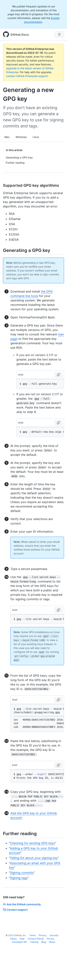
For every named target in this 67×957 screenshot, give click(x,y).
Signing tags (19, 878)
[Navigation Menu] (59, 34)
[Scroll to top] (59, 949)
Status (13, 938)
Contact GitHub (36, 938)
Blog (43, 942)
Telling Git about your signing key (34, 858)
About (52, 942)
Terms (32, 935)
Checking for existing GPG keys (32, 843)
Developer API (19, 942)
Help (22, 938)
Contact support (17, 909)
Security (54, 935)
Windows (21, 137)
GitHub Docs (19, 34)
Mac (7, 137)
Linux (36, 137)
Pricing (50, 938)
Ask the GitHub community (24, 904)
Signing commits (22, 872)
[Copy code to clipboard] (58, 374)
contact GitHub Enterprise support (27, 76)
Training (34, 942)
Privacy (43, 935)
